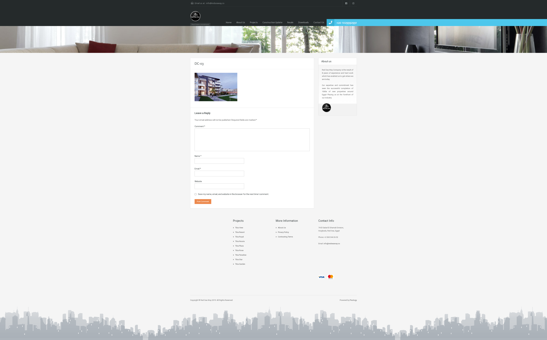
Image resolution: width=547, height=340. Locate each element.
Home (228, 22)
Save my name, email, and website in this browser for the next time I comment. (233, 194)
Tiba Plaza (239, 246)
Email (198, 169)
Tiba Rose (239, 250)
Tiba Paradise (240, 255)
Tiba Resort (240, 232)
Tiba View (239, 228)
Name (198, 156)
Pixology (353, 300)
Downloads (303, 22)
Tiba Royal (239, 237)
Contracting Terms (285, 237)
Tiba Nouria (240, 241)
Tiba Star (238, 259)
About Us (240, 22)
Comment (200, 126)
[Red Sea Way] (195, 17)
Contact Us (319, 22)
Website (198, 181)
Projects (254, 22)
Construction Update (272, 22)
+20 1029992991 (346, 23)
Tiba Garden (240, 264)
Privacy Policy (283, 232)
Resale (290, 22)
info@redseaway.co (215, 3)
